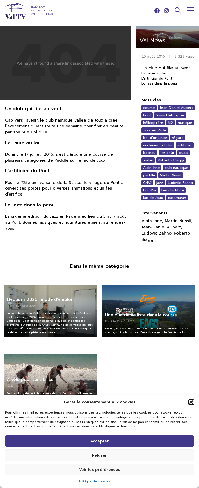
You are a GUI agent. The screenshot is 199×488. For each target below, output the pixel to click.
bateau (149, 152)
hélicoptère (153, 122)
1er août (167, 152)
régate (178, 137)
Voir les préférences (99, 469)
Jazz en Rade (154, 130)
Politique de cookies (94, 481)
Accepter (99, 441)
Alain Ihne (151, 167)
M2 (170, 122)
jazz (159, 182)
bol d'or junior (155, 137)
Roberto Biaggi (171, 160)
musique (185, 122)
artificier (184, 145)
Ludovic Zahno (180, 182)
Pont (147, 115)
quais (183, 152)
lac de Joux (153, 197)
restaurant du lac (158, 145)
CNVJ (147, 182)
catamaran (177, 197)
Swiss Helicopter (170, 115)
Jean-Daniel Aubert (176, 107)
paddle (149, 175)
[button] (191, 402)
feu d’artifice (172, 190)
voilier (148, 160)
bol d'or (150, 190)
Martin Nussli (170, 175)
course (149, 107)
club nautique (176, 167)
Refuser (99, 455)
